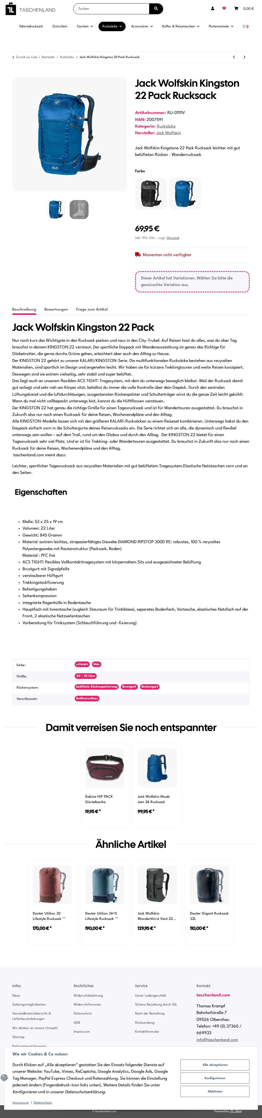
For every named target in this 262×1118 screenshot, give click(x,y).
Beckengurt (149, 686)
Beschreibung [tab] (24, 310)
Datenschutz (43, 1102)
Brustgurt (129, 686)
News (16, 995)
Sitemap (18, 1037)
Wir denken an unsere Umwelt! (35, 1028)
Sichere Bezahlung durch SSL (156, 1004)
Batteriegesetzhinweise (29, 1046)
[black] (151, 194)
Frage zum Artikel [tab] (92, 310)
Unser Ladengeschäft (150, 995)
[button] (212, 9)
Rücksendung (144, 1022)
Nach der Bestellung (150, 1013)
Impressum (21, 1102)
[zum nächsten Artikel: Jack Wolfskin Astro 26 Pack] (244, 57)
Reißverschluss (87, 698)
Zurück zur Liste (27, 57)
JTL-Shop (236, 1111)
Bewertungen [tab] (56, 310)
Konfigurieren (215, 1078)
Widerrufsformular (87, 1004)
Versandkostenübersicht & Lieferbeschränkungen (31, 1016)
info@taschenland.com (217, 1040)
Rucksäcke (166, 126)
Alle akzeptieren (215, 1065)
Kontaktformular (147, 1031)
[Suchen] (156, 9)
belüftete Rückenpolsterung (96, 686)
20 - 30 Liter (85, 676)
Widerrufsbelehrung (88, 995)
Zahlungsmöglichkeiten (29, 1004)
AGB (77, 1022)
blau (96, 664)
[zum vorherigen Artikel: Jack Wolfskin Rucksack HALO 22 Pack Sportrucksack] (234, 57)
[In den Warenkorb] (16, 74)
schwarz (82, 664)
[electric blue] (185, 194)
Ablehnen (215, 1091)
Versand (173, 238)
